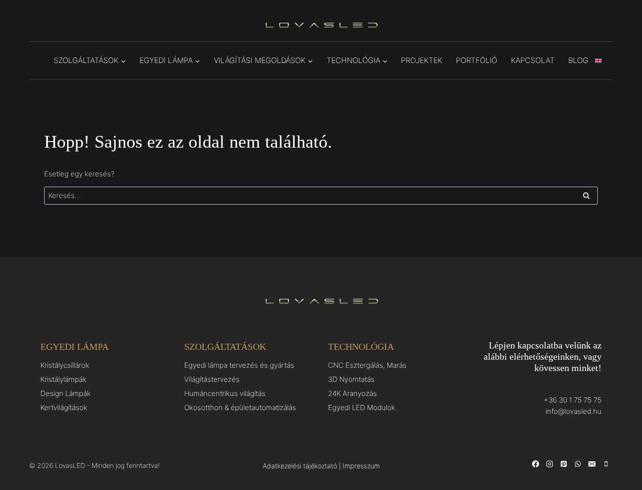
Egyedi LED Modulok (361, 407)
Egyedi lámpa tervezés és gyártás (239, 365)
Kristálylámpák (63, 379)
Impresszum (361, 466)
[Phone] (606, 464)
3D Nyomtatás (351, 379)
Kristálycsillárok (64, 365)
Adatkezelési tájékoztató (300, 466)
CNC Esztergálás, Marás (367, 365)
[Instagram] (549, 464)
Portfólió (476, 60)
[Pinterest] (563, 464)
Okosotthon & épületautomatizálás (240, 407)
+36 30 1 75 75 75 (573, 399)
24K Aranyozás (352, 393)
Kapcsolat (533, 60)
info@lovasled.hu (574, 411)
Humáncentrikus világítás (225, 393)
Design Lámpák (65, 393)
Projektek (421, 60)
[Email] (592, 464)
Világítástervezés (212, 379)
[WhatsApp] (578, 464)
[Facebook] (535, 464)
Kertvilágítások (63, 407)
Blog (578, 60)
